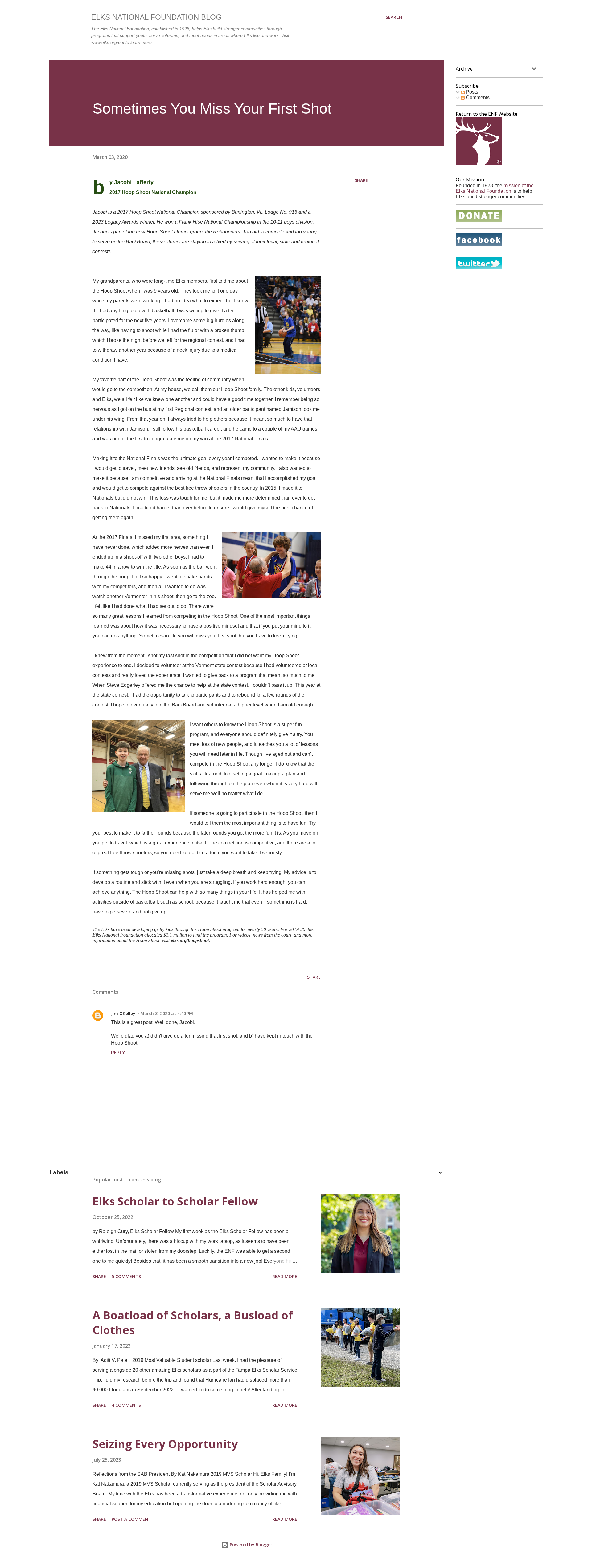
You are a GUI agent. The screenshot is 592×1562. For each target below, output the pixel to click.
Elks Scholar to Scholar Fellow (175, 1201)
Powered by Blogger (250, 1545)
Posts (471, 92)
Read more (284, 1276)
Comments (477, 97)
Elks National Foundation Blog (156, 17)
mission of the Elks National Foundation (495, 188)
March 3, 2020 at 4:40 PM (166, 1013)
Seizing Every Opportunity (165, 1443)
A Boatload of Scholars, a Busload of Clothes (192, 1322)
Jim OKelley (123, 1013)
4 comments (126, 1405)
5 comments (126, 1276)
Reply (118, 1052)
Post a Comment (131, 1519)
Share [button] (361, 180)
